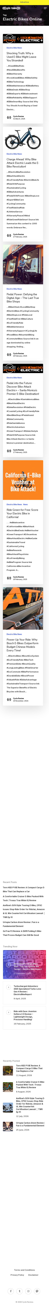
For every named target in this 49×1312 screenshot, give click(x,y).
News (25, 504)
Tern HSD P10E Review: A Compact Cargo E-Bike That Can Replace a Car (24, 889)
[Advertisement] (24, 755)
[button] (45, 8)
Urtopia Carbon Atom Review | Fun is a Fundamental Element (21, 924)
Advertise (24, 2)
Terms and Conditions (24, 1270)
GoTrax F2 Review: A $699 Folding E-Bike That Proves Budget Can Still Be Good (22, 933)
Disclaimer (33, 1275)
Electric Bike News (14, 48)
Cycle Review (18, 116)
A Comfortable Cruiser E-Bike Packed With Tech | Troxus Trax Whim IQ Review (23, 898)
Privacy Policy (17, 1275)
